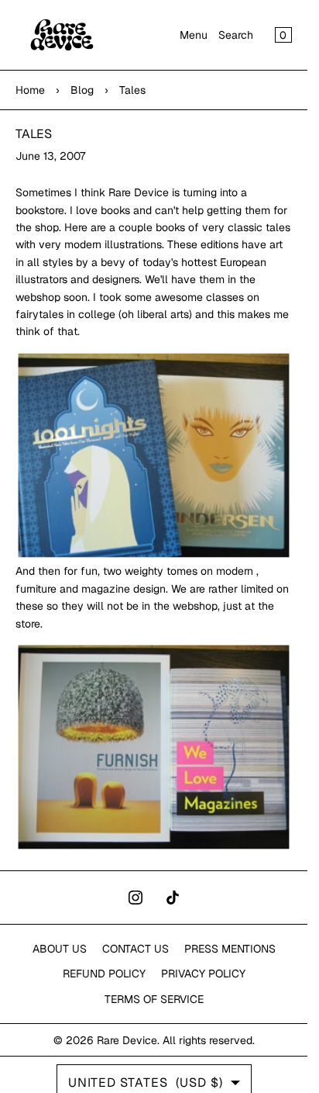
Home (30, 90)
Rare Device (127, 1040)
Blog (82, 90)
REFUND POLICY (104, 974)
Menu (194, 35)
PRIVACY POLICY (203, 974)
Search (235, 35)
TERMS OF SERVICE (154, 999)
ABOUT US (60, 949)
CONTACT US (135, 949)
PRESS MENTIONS (230, 949)
